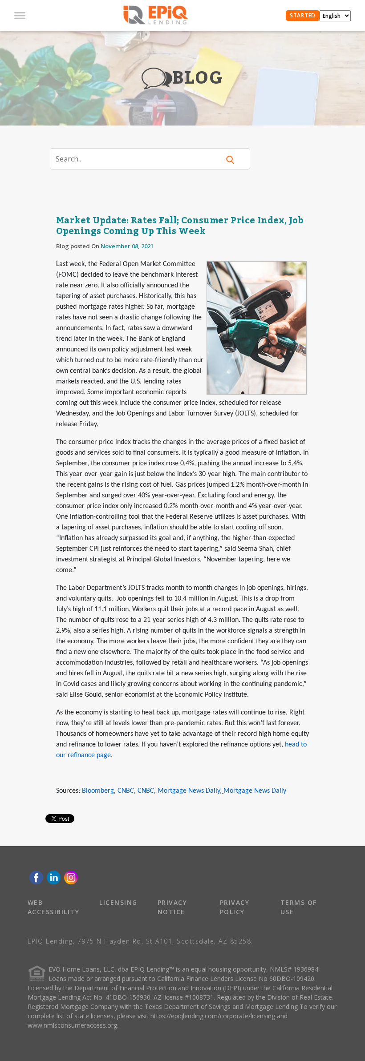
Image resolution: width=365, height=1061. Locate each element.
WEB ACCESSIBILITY (54, 907)
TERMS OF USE (298, 907)
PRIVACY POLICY (235, 907)
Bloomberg (98, 791)
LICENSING (118, 902)
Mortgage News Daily (189, 791)
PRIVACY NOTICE (172, 907)
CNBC (126, 791)
